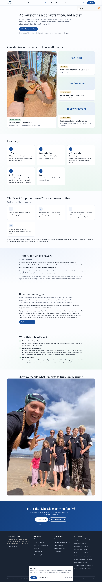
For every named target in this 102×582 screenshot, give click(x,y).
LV (85, 2)
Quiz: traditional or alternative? (82, 568)
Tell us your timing (27, 322)
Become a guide (38, 555)
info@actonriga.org (43, 524)
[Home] (10, 2)
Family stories (38, 551)
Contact (91, 2)
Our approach (38, 539)
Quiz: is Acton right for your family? (83, 565)
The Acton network (59, 545)
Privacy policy (68, 577)
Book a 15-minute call (58, 519)
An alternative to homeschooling (83, 559)
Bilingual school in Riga (80, 562)
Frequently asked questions (62, 542)
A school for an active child (81, 546)
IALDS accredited (12, 546)
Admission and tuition (40, 542)
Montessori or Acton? (80, 543)
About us (36, 548)
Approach (31, 3)
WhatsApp (61, 524)
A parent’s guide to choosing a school (82, 539)
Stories (53, 3)
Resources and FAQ (61, 3)
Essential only (42, 577)
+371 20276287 (53, 524)
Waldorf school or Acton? (81, 553)
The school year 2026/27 (41, 545)
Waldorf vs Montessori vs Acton (82, 556)
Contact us (40, 519)
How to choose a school (80, 549)
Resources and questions (61, 539)
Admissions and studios (42, 3)
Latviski (76, 572)
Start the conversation (28, 29)
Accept (33, 577)
